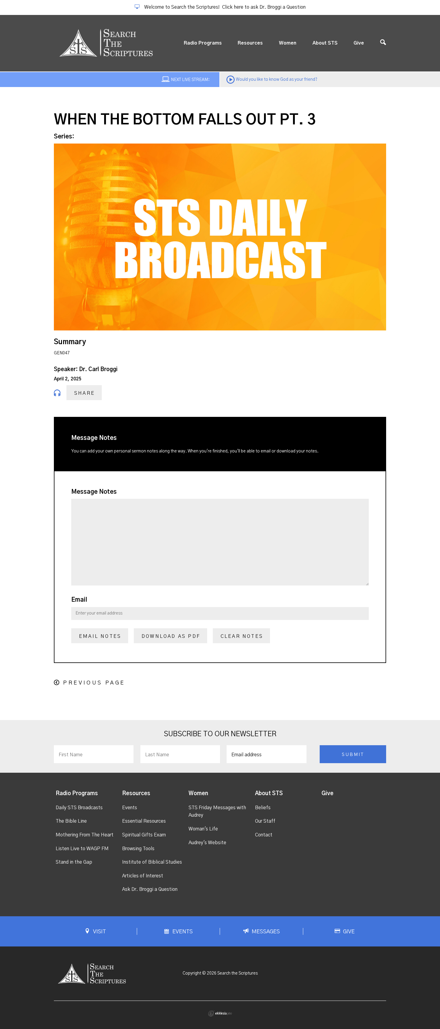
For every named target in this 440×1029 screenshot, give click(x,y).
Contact (263, 835)
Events (129, 807)
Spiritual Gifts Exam (144, 835)
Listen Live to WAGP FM (82, 848)
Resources (250, 43)
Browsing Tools (138, 848)
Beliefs (263, 807)
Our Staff (265, 821)
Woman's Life (203, 829)
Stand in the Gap (74, 862)
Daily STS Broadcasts (79, 807)
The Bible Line (71, 821)
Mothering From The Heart (84, 835)
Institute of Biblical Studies (152, 862)
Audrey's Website (207, 842)
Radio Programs (203, 43)
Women (287, 43)
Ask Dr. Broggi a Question (149, 889)
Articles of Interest (142, 875)
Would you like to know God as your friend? (276, 79)
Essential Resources (144, 821)
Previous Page (94, 683)
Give (358, 43)
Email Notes (100, 636)
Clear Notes (242, 636)
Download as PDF (171, 636)
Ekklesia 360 (220, 1013)
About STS (325, 43)
